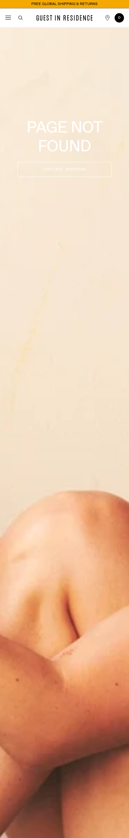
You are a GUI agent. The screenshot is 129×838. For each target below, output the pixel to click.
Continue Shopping (64, 169)
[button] (8, 18)
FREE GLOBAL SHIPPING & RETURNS (64, 4)
